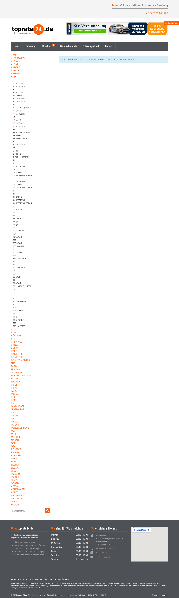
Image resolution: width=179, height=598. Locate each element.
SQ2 (14, 295)
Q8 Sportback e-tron (22, 203)
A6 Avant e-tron (20, 138)
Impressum (28, 579)
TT (14, 314)
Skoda (14, 468)
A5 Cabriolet (18, 123)
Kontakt (109, 46)
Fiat (13, 363)
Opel (14, 443)
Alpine (14, 64)
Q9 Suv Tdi (17, 209)
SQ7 (14, 304)
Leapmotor (17, 409)
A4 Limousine (19, 114)
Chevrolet (17, 342)
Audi (13, 76)
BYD (13, 339)
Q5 (14, 178)
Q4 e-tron (17, 172)
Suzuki (15, 477)
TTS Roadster (19, 326)
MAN (13, 412)
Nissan (15, 440)
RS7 (14, 255)
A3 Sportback (19, 101)
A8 (14, 148)
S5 (14, 274)
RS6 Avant (17, 252)
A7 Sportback (19, 145)
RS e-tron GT (18, 218)
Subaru (15, 474)
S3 (14, 264)
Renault (16, 458)
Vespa (14, 486)
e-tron (16, 151)
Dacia (14, 351)
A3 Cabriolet (18, 95)
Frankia (15, 369)
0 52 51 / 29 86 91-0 (158, 13)
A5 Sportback (19, 126)
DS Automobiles (20, 360)
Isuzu (14, 391)
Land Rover (18, 406)
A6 (14, 129)
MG (13, 431)
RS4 (14, 234)
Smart (14, 471)
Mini (13, 434)
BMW (14, 329)
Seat (13, 461)
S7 (14, 289)
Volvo (14, 492)
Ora (13, 446)
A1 (14, 80)
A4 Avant (17, 111)
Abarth (15, 55)
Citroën (15, 345)
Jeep (13, 397)
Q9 (14, 206)
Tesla (14, 480)
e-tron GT (17, 154)
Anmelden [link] (173, 23)
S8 (14, 292)
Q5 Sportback (19, 181)
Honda (15, 378)
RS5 (14, 240)
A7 (14, 141)
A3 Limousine (19, 98)
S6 (14, 280)
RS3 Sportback (19, 231)
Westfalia (17, 498)
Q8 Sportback (19, 200)
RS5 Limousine (19, 246)
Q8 (14, 194)
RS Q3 (15, 221)
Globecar (16, 372)
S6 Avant (17, 283)
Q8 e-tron (17, 197)
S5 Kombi (17, 277)
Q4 (14, 169)
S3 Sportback (19, 268)
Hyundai (16, 382)
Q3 (14, 163)
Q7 (14, 191)
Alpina (15, 61)
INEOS (14, 385)
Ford (14, 366)
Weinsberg (17, 495)
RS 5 (15, 215)
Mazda (15, 422)
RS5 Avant (17, 243)
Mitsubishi (17, 437)
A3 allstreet (18, 92)
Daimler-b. (17, 354)
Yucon (15, 505)
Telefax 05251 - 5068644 (105, 553)
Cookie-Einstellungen (59, 579)
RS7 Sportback (19, 258)
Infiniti (15, 388)
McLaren (16, 425)
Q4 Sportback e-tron (22, 175)
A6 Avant (17, 135)
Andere (15, 67)
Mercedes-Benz (20, 428)
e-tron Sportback (21, 157)
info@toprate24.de (103, 557)
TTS (14, 323)
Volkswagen (18, 489)
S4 (14, 271)
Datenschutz (41, 579)
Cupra (14, 348)
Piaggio (15, 452)
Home (17, 46)
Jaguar (15, 394)
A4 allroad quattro (22, 108)
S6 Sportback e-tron (22, 286)
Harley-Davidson (21, 375)
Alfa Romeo (18, 58)
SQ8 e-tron (18, 311)
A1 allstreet (18, 83)
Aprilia (15, 70)
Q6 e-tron (17, 184)
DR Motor (17, 357)
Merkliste (47, 46)
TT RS (15, 317)
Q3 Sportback (19, 166)
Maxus (15, 418)
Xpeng (14, 501)
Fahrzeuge (30, 46)
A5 (14, 117)
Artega (15, 73)
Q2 (14, 160)
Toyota (15, 483)
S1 (14, 261)
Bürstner (16, 335)
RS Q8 (15, 224)
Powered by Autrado (160, 595)
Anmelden (16, 579)
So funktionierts (68, 46)
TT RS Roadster (19, 320)
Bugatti (15, 332)
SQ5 (14, 298)
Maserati (16, 415)
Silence (15, 465)
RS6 (14, 249)
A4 (14, 105)
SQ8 (14, 307)
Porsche (16, 455)
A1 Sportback (19, 86)
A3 (14, 89)
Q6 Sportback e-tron (22, 188)
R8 (14, 212)
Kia (12, 403)
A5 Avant (17, 120)
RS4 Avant (17, 237)
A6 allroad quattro (22, 132)
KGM (13, 400)
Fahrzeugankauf (91, 46)
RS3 (14, 228)
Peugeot (16, 449)
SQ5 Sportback (19, 301)
